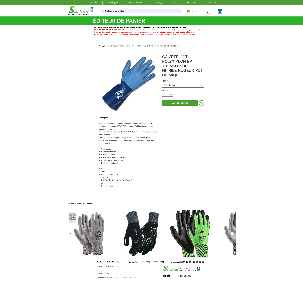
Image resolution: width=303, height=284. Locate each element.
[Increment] (171, 94)
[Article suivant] (232, 233)
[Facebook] (164, 276)
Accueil (102, 46)
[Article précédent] (70, 233)
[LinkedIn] (220, 11)
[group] (151, 237)
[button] (208, 12)
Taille (165, 81)
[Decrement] (164, 94)
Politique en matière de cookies (108, 267)
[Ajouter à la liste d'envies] (201, 103)
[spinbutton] (167, 94)
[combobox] (183, 85)
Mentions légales (102, 273)
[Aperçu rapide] (91, 233)
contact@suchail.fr (101, 34)
